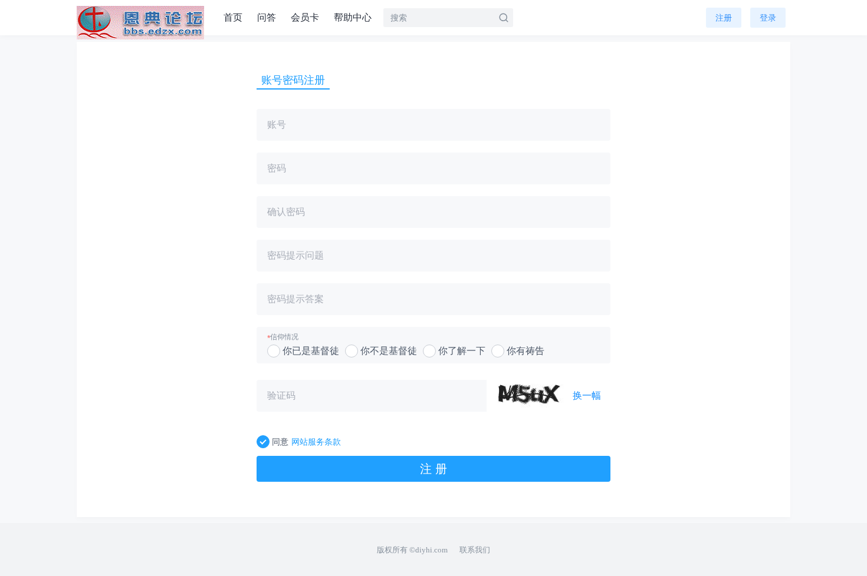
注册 (723, 17)
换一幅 (587, 395)
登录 (768, 17)
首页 (233, 17)
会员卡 (305, 17)
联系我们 (474, 549)
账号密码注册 (293, 80)
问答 (266, 17)
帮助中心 (353, 17)
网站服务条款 (316, 441)
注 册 (433, 468)
